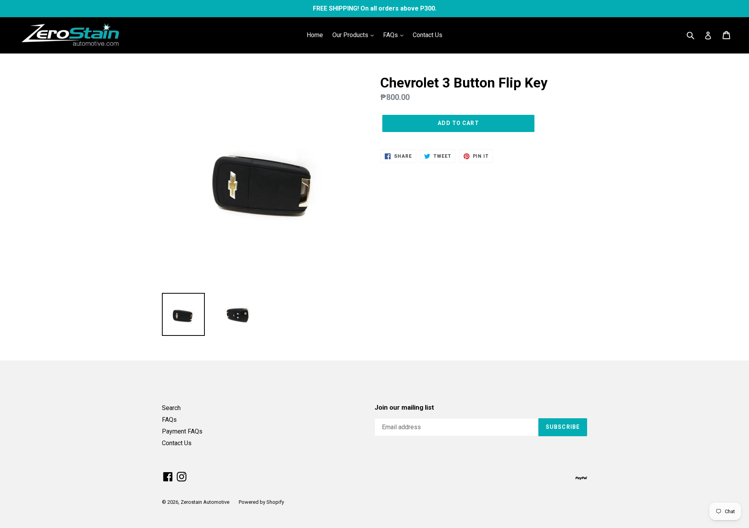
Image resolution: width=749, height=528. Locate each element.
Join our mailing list (404, 407)
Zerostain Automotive (205, 502)
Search (171, 408)
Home (315, 35)
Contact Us (427, 35)
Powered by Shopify (261, 502)
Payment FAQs (182, 431)
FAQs (391, 35)
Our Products (351, 35)
